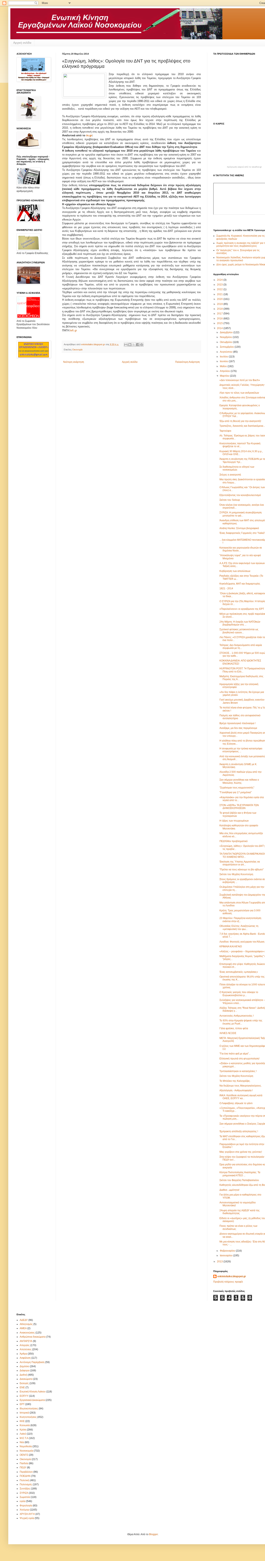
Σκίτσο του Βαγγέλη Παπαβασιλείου (239, 1180)
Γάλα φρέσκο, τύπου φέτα (233, 1028)
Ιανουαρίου (226, 1255)
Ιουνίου (224, 361)
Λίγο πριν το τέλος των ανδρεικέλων (239, 392)
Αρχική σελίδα (22, 42)
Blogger (153, 1534)
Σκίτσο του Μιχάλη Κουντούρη (236, 874)
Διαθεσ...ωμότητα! (229, 1189)
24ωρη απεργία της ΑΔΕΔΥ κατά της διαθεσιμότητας (239, 1212)
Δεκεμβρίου (226, 332)
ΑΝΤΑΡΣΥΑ (26, 1341)
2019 (220, 304)
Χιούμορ (24, 1509)
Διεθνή (23, 1374)
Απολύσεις (25, 1349)
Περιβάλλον (26, 1471)
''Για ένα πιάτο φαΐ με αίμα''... (235, 1053)
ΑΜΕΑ (23, 1328)
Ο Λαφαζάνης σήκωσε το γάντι (236, 1103)
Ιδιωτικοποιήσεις (29, 1408)
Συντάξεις (25, 1488)
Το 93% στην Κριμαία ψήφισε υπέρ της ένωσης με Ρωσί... (240, 1022)
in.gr (89, 135)
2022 (220, 289)
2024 (220, 279)
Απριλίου (225, 371)
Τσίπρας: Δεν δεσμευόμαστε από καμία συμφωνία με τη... (240, 646)
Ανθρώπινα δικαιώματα (33, 1336)
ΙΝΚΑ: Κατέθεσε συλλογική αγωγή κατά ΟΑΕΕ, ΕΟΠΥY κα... (240, 1097)
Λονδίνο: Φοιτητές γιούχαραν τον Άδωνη (241, 941)
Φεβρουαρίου (228, 1250)
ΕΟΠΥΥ (24, 1395)
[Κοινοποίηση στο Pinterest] (142, 345)
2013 (220, 1261)
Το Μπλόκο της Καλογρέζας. (235, 1080)
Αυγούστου (226, 351)
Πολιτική (24, 1480)
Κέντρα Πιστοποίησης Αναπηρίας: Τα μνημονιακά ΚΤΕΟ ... (239, 1174)
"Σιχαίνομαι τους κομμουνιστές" (236, 787)
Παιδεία (24, 1463)
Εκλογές (24, 1383)
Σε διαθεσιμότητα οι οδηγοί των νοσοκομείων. (236, 468)
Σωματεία (25, 1497)
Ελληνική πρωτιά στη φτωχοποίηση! (239, 1058)
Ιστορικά (24, 1412)
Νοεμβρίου (226, 337)
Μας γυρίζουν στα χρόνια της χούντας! (240, 1151)
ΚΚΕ (22, 1421)
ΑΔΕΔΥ (24, 1320)
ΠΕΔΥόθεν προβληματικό (233, 841)
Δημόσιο (24, 1366)
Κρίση (23, 1429)
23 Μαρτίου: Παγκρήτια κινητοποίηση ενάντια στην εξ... (240, 919)
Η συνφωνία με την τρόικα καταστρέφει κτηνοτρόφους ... (240, 750)
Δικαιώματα (26, 1379)
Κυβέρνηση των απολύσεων (234, 571)
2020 (220, 299)
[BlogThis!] (130, 345)
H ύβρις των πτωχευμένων (234, 820)
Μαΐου (224, 366)
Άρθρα (23, 1353)
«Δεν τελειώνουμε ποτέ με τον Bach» (239, 380)
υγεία (22, 1501)
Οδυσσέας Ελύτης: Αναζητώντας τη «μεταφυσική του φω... (238, 927)
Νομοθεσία (26, 1446)
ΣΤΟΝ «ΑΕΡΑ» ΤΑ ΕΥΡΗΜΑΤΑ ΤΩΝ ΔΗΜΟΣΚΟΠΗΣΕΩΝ (239, 807)
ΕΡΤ (22, 1404)
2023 (220, 284)
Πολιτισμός (26, 1484)
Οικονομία (77, 349)
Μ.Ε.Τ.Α (24, 1438)
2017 (220, 313)
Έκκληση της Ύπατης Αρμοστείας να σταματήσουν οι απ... (239, 863)
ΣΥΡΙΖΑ (24, 1493)
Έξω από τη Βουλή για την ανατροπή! (240, 421)
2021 (220, 294)
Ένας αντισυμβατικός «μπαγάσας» (238, 971)
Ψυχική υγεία (27, 1518)
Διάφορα (24, 1370)
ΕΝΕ (22, 1387)
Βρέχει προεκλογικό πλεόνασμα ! (237, 723)
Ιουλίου (224, 356)
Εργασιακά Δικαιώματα (32, 1400)
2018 (220, 308)
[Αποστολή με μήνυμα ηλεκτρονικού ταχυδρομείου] (126, 345)
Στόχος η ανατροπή (230, 474)
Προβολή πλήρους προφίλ (228, 1281)
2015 (220, 323)
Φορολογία (26, 1505)
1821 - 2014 (226, 588)
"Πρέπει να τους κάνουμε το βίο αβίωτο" (241, 869)
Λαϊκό (23, 1433)
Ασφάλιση (25, 1357)
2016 (220, 318)
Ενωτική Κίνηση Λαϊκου (33, 1391)
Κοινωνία (25, 1425)
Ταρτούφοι (225, 430)
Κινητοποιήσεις (28, 1417)
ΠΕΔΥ (23, 1467)
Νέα (22, 1442)
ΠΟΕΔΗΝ (25, 1476)
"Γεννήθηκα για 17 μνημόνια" (235, 792)
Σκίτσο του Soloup (229, 499)
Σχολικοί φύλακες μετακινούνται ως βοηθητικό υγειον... (238, 631)
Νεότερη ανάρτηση (73, 362)
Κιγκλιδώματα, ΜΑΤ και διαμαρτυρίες (239, 583)
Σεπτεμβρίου (227, 346)
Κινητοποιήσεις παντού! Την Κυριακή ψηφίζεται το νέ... (239, 445)
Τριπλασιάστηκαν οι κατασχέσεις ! (238, 1071)
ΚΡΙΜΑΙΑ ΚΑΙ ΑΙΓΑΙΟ (230, 946)
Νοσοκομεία (26, 1450)
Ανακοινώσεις (27, 1332)
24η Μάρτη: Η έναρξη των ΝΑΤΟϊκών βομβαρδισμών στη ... (239, 623)
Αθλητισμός (26, 1324)
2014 (220, 328)
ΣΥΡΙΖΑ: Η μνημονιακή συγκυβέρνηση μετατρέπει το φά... (240, 514)
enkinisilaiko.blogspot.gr (231, 1276)
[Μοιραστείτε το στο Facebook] (138, 345)
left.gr (73, 330)
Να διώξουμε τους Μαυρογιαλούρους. (240, 1085)
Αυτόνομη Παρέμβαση (32, 1362)
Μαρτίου (225, 375)
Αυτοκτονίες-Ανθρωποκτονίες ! (236, 1015)
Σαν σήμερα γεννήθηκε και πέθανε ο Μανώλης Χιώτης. (239, 781)
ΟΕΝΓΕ (24, 1454)
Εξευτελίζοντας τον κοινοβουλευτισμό (240, 495)
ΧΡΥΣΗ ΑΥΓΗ (27, 1514)
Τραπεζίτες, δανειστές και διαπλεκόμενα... (242, 425)
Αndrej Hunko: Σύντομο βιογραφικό (239, 528)
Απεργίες (25, 1345)
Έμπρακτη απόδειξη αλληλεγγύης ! (238, 1131)
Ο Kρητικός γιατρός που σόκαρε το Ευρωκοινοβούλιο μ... (238, 994)
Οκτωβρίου (226, 342)
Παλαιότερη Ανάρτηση (187, 362)
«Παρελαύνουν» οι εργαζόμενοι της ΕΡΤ (241, 608)
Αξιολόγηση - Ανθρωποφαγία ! (236, 1090)
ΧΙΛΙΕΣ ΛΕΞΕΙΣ (227, 1033)
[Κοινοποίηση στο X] (134, 345)
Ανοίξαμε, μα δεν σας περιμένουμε (238, 728)
